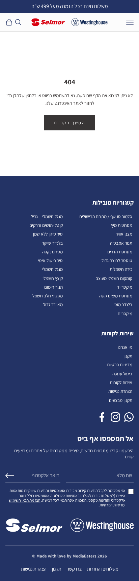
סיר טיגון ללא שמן (48, 234)
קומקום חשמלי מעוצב (114, 278)
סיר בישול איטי (50, 260)
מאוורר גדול (53, 304)
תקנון (127, 356)
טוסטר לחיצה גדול (117, 260)
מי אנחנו (125, 347)
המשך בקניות (69, 123)
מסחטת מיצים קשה (115, 296)
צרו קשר (74, 569)
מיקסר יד (124, 287)
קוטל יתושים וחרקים (46, 225)
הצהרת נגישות (120, 391)
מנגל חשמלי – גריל (47, 216)
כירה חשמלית (121, 269)
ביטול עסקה (122, 374)
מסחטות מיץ (121, 225)
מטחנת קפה (52, 252)
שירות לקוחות (121, 382)
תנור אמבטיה (121, 243)
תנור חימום (53, 287)
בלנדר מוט (123, 304)
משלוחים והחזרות (102, 569)
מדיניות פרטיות (119, 365)
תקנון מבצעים (120, 400)
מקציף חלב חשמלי (47, 296)
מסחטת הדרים (119, 252)
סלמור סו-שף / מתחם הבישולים (105, 216)
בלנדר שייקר (52, 243)
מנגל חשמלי (52, 269)
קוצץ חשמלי (53, 278)
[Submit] (9, 475)
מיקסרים (125, 313)
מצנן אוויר (124, 234)
